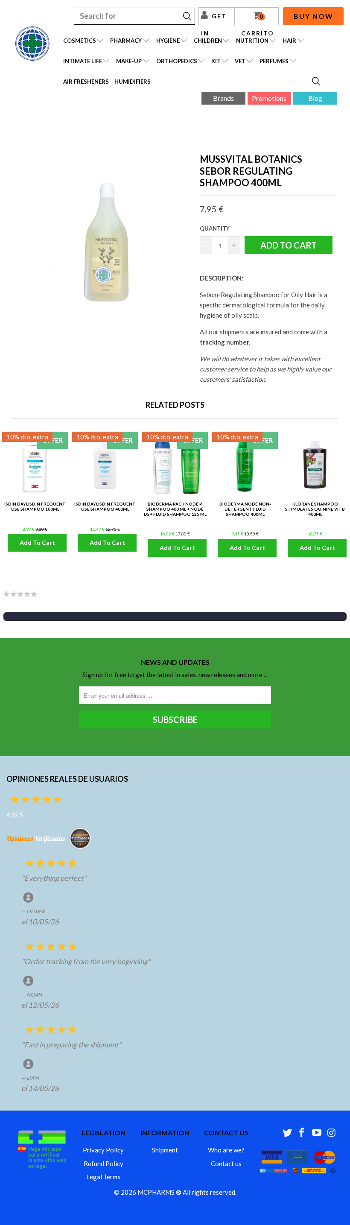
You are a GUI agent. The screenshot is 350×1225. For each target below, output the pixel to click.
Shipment (165, 1150)
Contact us (226, 1163)
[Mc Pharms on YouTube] (317, 1133)
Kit (216, 61)
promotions (269, 98)
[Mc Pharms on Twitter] (287, 1133)
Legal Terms (103, 1177)
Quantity (215, 228)
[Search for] (316, 81)
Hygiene (168, 40)
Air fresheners (86, 81)
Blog (315, 98)
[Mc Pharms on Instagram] (331, 1133)
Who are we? (226, 1150)
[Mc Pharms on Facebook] (302, 1133)
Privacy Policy (103, 1150)
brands (223, 98)
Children (208, 40)
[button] (175, 616)
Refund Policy (103, 1163)
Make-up (129, 61)
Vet (240, 61)
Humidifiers (132, 81)
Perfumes (274, 61)
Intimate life (82, 61)
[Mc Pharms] (32, 43)
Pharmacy (126, 40)
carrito (257, 19)
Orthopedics (176, 61)
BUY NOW (313, 16)
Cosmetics (79, 40)
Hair (289, 40)
